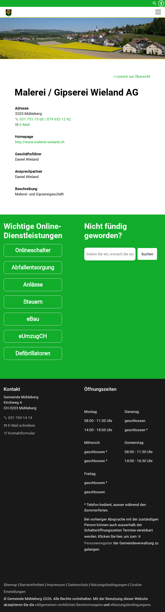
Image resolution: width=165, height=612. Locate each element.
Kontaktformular (21, 433)
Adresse (22, 108)
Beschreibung (26, 189)
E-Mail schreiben (21, 425)
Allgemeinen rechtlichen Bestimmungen (69, 605)
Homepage (24, 136)
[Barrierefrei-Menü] (161, 3)
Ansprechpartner (28, 171)
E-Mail (25, 124)
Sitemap (10, 585)
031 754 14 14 (20, 418)
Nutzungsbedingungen (109, 585)
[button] (158, 12)
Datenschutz (78, 585)
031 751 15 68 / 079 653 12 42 (45, 119)
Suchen (147, 254)
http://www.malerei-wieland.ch (39, 142)
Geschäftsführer (28, 154)
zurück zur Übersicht (133, 76)
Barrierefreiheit (32, 585)
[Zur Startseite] (8, 12)
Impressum (56, 585)
